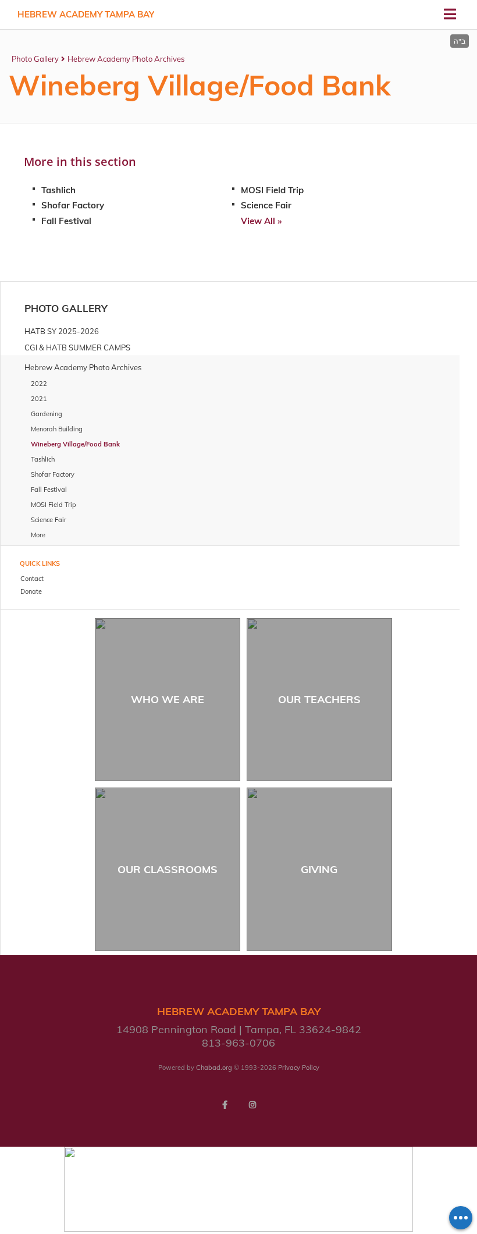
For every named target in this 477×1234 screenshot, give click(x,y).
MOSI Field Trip (272, 190)
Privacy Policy (298, 1067)
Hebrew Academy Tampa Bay (85, 14)
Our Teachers (319, 699)
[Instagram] (252, 1105)
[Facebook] (224, 1105)
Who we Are (167, 699)
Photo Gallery (35, 58)
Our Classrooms (168, 869)
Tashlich (58, 190)
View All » (261, 220)
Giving (319, 869)
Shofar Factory (72, 205)
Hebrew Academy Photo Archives (125, 58)
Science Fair (266, 205)
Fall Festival (66, 220)
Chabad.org (214, 1067)
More (38, 535)
